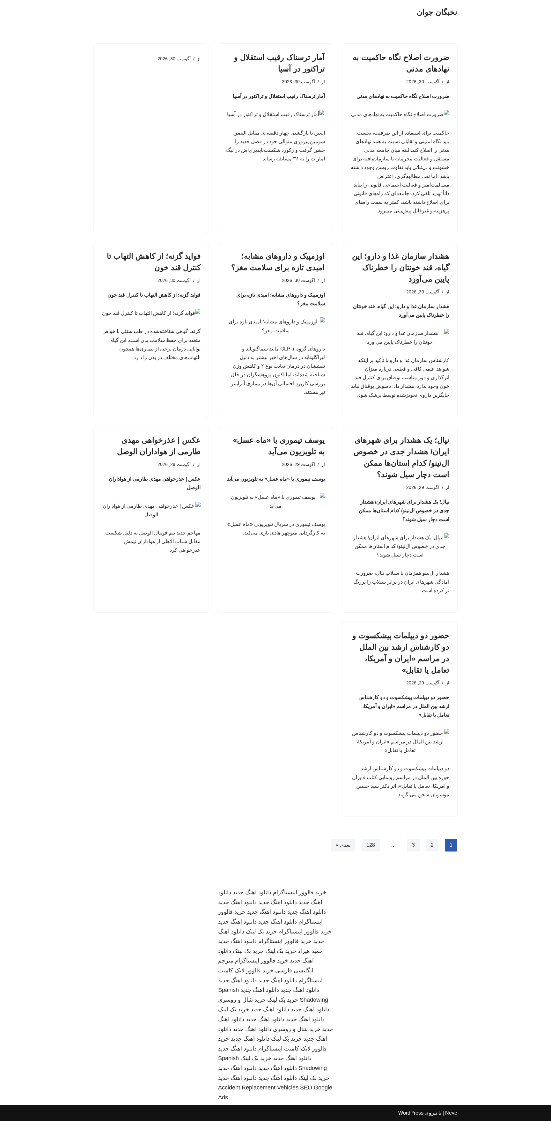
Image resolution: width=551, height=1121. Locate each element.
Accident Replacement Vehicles (258, 1087)
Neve (451, 1113)
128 (370, 845)
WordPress (410, 1113)
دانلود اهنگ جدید (252, 892)
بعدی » (343, 845)
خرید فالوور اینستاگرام (299, 892)
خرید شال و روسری (242, 1000)
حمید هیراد (310, 951)
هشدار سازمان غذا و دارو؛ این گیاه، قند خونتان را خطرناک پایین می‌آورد (400, 267)
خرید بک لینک (261, 931)
